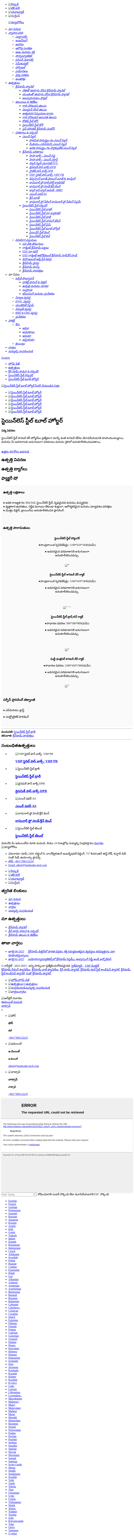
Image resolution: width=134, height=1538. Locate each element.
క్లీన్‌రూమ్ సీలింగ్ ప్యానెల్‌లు (15, 969)
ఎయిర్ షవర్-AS (25, 806)
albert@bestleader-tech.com (23, 1066)
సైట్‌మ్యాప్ (76, 965)
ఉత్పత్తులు (14, 367)
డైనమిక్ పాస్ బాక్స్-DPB (31, 791)
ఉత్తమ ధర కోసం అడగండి (15, 451)
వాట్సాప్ (5, 1005)
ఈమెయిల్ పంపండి (11, 1002)
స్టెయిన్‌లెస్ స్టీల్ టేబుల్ (29, 836)
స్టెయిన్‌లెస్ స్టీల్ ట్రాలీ (25, 731)
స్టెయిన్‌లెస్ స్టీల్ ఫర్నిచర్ (20, 375)
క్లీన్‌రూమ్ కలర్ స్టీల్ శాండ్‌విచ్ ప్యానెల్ (100, 969)
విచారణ (98, 843)
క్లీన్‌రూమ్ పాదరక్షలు (23, 735)
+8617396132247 (18, 1037)
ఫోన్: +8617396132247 (21, 861)
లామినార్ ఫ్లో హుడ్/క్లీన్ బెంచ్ (33, 821)
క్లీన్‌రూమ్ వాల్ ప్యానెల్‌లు (45, 969)
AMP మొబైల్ (92, 965)
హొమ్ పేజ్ (14, 363)
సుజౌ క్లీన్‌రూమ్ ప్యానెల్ (38, 973)
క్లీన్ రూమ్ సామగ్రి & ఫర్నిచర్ (23, 371)
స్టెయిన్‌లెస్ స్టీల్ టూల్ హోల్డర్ (23, 379)
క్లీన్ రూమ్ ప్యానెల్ (69, 969)
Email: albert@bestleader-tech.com (27, 865)
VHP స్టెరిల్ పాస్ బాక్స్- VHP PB (36, 761)
